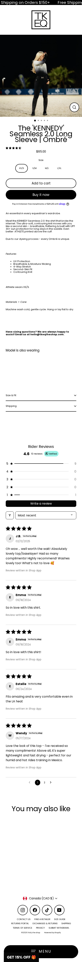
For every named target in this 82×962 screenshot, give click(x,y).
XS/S (21, 168)
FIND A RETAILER (42, 919)
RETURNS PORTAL (20, 923)
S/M (34, 168)
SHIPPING (66, 923)
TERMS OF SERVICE (22, 927)
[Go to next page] (52, 782)
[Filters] (10, 515)
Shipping (11, 406)
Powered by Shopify (52, 932)
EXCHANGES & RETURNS (45, 923)
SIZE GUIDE (59, 919)
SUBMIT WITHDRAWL (59, 927)
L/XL (59, 168)
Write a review (41, 503)
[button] (13, 148)
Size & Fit (11, 395)
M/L (47, 168)
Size (41, 160)
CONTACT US (24, 919)
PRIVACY (40, 927)
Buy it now (41, 194)
